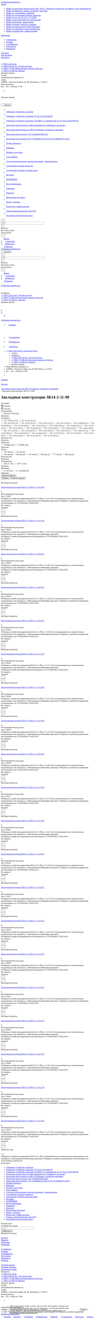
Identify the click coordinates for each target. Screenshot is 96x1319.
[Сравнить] (3, 513)
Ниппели (10, 1208)
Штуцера (10, 1199)
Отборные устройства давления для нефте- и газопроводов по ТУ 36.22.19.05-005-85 (42, 1172)
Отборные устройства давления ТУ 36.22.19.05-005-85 (29, 1170)
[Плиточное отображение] (1, 480)
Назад (14, 353)
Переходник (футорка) (15, 1210)
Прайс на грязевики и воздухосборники (23, 29)
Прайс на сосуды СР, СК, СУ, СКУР (21, 18)
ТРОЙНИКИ (11, 1201)
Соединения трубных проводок (19, 1194)
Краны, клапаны (13, 1212)
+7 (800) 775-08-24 (22, 68)
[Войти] (2, 308)
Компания (5, 1245)
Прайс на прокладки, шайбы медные (21, 31)
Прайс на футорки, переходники (20, 22)
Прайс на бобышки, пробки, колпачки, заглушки (27, 11)
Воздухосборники (13, 1203)
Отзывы (9, 42)
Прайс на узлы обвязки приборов (20, 13)
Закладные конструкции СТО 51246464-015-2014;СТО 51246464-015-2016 (38, 1181)
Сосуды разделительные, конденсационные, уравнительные (31, 1192)
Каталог (4, 1238)
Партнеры (5, 1242)
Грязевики (10, 1206)
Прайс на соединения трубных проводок (23, 15)
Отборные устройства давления (19, 1167)
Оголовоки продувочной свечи (19, 1219)
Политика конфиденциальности (24, 1313)
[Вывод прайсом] (5, 480)
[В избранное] (3, 510)
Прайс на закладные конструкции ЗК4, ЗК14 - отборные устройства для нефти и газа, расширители (48, 9)
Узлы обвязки (12, 1190)
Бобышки (10, 1185)
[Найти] (3, 235)
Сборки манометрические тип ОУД (21, 1217)
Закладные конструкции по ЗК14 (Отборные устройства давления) (34, 1176)
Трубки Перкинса (13, 1183)
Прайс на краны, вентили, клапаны (21, 24)
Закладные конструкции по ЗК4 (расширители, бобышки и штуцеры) (35, 1174)
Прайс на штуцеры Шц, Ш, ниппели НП (23, 20)
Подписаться (7, 1231)
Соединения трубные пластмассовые (22, 1197)
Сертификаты (12, 44)
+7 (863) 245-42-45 (9, 64)
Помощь (4, 1260)
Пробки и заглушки (14, 1188)
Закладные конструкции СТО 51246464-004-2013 (27, 1179)
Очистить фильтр (18, 478)
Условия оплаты (8, 1265)
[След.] (1, 1152)
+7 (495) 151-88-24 (13, 71)
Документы (11, 46)
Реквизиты (10, 49)
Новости (4, 1240)
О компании (11, 40)
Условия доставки (8, 1267)
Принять (83, 1309)
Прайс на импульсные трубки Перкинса (23, 27)
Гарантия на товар (9, 1269)
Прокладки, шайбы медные (17, 1215)
